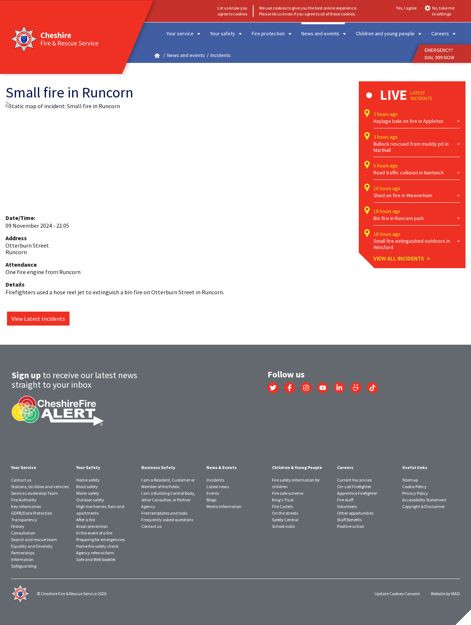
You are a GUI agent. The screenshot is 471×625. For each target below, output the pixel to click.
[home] (157, 55)
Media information (223, 506)
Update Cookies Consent (397, 593)
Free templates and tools (164, 513)
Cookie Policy (414, 486)
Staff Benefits (349, 519)
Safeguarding (23, 566)
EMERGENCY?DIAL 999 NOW (439, 54)
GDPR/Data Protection (31, 513)
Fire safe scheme (287, 493)
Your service (180, 33)
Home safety (88, 480)
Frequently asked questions (167, 519)
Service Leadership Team (34, 493)
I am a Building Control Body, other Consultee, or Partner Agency (168, 499)
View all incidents (398, 258)
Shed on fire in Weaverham (402, 195)
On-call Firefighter (354, 486)
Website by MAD (445, 593)
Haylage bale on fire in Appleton (408, 121)
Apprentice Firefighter (357, 493)
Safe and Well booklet (96, 559)
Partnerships (22, 552)
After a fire (85, 519)
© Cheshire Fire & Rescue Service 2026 (71, 593)
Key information (26, 506)
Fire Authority (23, 500)
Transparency (24, 519)
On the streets (285, 513)
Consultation (23, 533)
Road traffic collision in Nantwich (408, 173)
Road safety (87, 486)
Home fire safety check (97, 546)
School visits (283, 526)
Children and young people (385, 33)
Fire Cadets (282, 506)
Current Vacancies (354, 480)
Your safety (222, 33)
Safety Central (285, 519)
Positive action (350, 526)
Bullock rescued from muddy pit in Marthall (411, 147)
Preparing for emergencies (100, 539)
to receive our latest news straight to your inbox (74, 379)
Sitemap (410, 480)
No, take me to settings (443, 11)
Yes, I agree (406, 8)
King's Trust (283, 500)
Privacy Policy (415, 493)
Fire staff (345, 500)
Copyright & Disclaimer (423, 506)
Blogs (211, 500)
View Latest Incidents (38, 318)
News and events (320, 33)
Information (22, 559)
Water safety (87, 493)
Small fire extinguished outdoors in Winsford (411, 244)
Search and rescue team (34, 539)
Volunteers (347, 506)
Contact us (21, 480)
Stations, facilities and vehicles (40, 486)
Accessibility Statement (424, 500)
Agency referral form (95, 552)
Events (212, 493)
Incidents (215, 480)
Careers (440, 33)
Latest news (217, 486)
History (17, 526)
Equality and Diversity (32, 546)
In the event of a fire (94, 533)
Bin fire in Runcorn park (398, 218)
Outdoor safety (90, 500)
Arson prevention (92, 526)
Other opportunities (355, 513)
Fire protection (268, 33)
